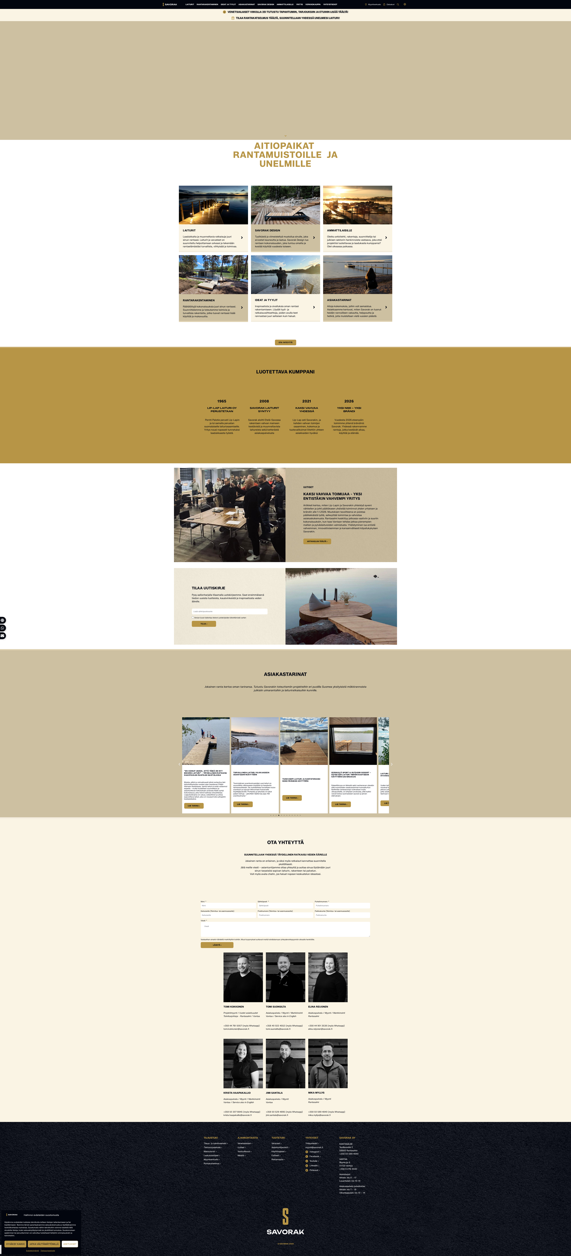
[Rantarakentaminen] (242, 307)
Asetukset (69, 1244)
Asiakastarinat (247, 4)
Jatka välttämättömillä (44, 1244)
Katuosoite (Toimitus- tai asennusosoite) (217, 911)
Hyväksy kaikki (15, 1244)
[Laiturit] (242, 238)
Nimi (203, 902)
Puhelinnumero (321, 902)
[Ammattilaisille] (386, 238)
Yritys (299, 4)
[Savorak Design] (314, 238)
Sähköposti (263, 902)
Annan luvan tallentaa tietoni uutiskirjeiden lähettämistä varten (220, 618)
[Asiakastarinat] (386, 307)
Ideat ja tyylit (228, 4)
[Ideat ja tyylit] (314, 307)
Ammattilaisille (285, 4)
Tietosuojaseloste (47, 1250)
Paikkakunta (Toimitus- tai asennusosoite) (332, 911)
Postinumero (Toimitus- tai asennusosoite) (275, 911)
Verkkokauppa (313, 4)
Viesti (203, 921)
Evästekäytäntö (32, 1250)
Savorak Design (266, 4)
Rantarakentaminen (207, 4)
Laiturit (190, 4)
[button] (405, 4)
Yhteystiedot (330, 4)
